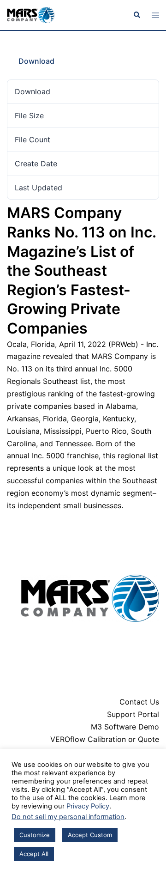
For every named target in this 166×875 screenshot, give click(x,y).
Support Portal (133, 714)
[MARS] (30, 14)
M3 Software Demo (125, 726)
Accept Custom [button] (90, 835)
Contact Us (139, 701)
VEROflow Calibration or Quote (104, 739)
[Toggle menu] (155, 15)
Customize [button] (34, 835)
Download (36, 61)
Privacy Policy (87, 806)
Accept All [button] (33, 853)
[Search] (136, 14)
